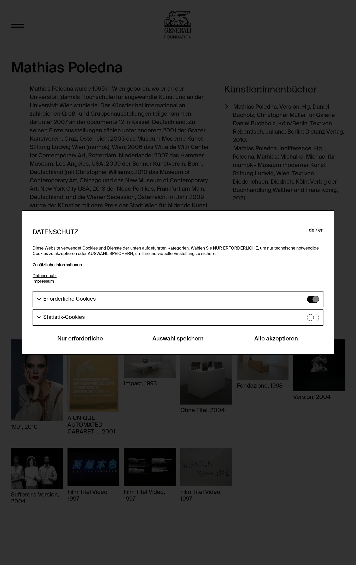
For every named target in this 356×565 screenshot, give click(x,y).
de (312, 230)
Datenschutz (45, 276)
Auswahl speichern (178, 339)
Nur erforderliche (80, 339)
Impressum (43, 282)
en (320, 230)
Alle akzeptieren (276, 339)
